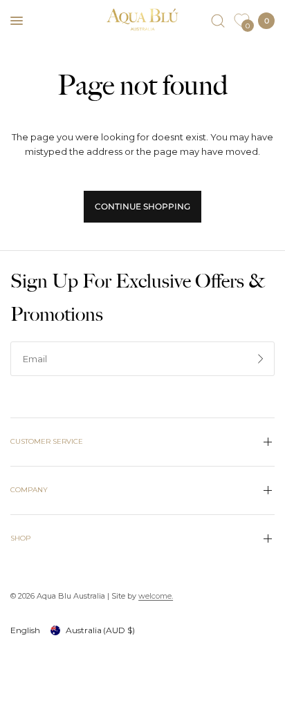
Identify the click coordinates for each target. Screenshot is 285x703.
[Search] (218, 20)
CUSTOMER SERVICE (46, 441)
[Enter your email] (261, 358)
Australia (100, 630)
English (25, 630)
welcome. (155, 596)
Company (29, 489)
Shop (20, 538)
